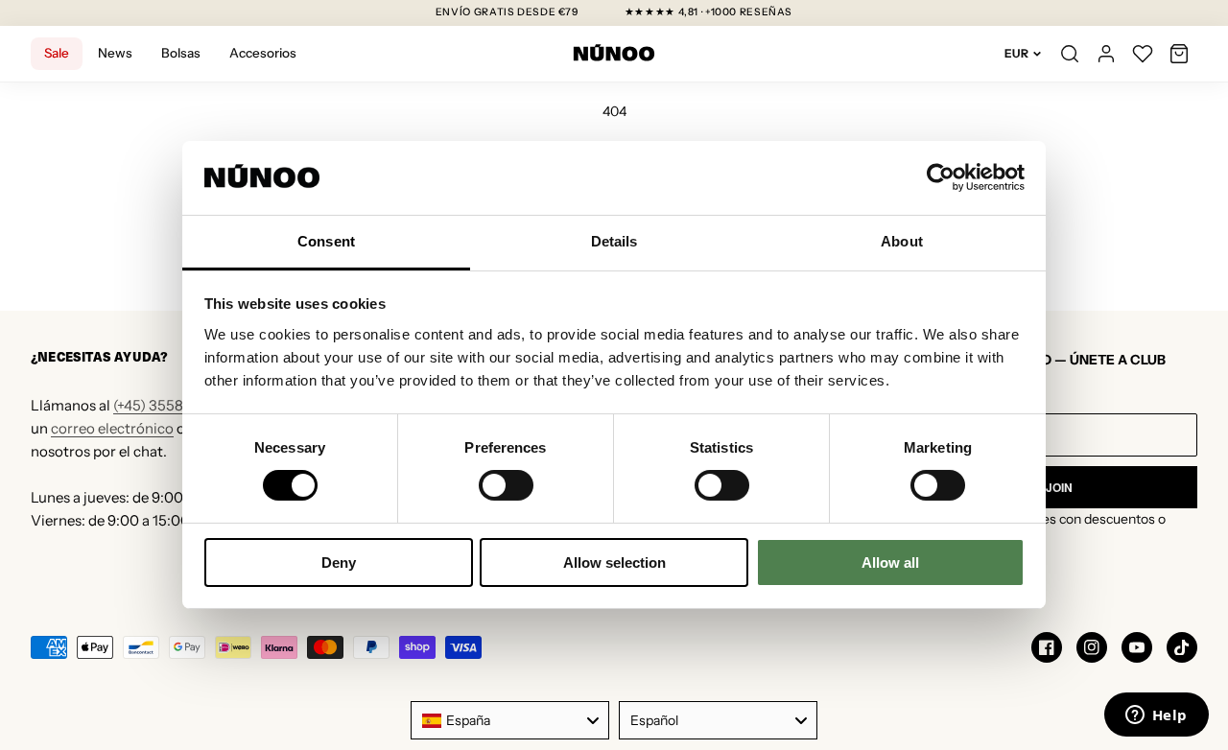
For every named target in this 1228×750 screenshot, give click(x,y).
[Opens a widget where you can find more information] (1156, 716)
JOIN (1059, 487)
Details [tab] (614, 241)
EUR (1016, 53)
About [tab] (902, 241)
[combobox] (510, 720)
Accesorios (262, 52)
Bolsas (181, 52)
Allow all (890, 562)
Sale (56, 52)
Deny (338, 562)
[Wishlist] (1142, 53)
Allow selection (614, 562)
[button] (1179, 53)
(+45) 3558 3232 (166, 405)
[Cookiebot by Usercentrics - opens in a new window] (941, 177)
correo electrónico (112, 428)
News (115, 52)
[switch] (506, 485)
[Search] (1069, 53)
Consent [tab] (326, 241)
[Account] (1106, 53)
